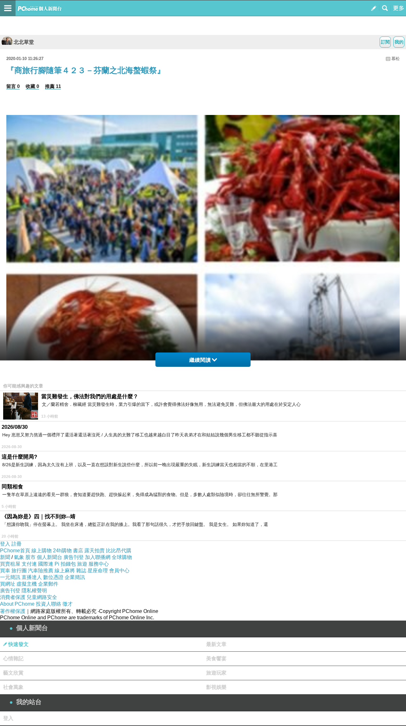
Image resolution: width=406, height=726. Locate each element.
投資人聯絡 (48, 604)
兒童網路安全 (42, 597)
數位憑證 (53, 577)
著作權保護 (12, 611)
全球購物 (122, 557)
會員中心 (119, 570)
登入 (5, 544)
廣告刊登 (73, 557)
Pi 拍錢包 (65, 564)
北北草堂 (24, 42)
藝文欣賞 (13, 673)
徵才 (67, 604)
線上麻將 (65, 570)
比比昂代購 (118, 550)
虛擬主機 (26, 584)
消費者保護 (12, 597)
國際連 (45, 564)
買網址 (7, 584)
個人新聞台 (49, 557)
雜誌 (81, 570)
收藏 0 (32, 86)
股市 (30, 557)
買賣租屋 (10, 564)
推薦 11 (53, 86)
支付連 (29, 564)
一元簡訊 (10, 577)
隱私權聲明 (34, 590)
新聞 (5, 557)
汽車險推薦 (40, 570)
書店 (78, 550)
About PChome (17, 604)
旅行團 (19, 570)
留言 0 (13, 86)
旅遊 (82, 564)
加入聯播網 (97, 557)
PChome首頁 (15, 550)
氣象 (19, 557)
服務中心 (98, 564)
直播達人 (32, 577)
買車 (5, 570)
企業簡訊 (75, 577)
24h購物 (62, 550)
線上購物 (41, 550)
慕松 (395, 58)
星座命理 (98, 570)
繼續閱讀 (200, 360)
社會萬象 (13, 687)
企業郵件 (48, 584)
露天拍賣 (94, 550)
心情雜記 (13, 658)
